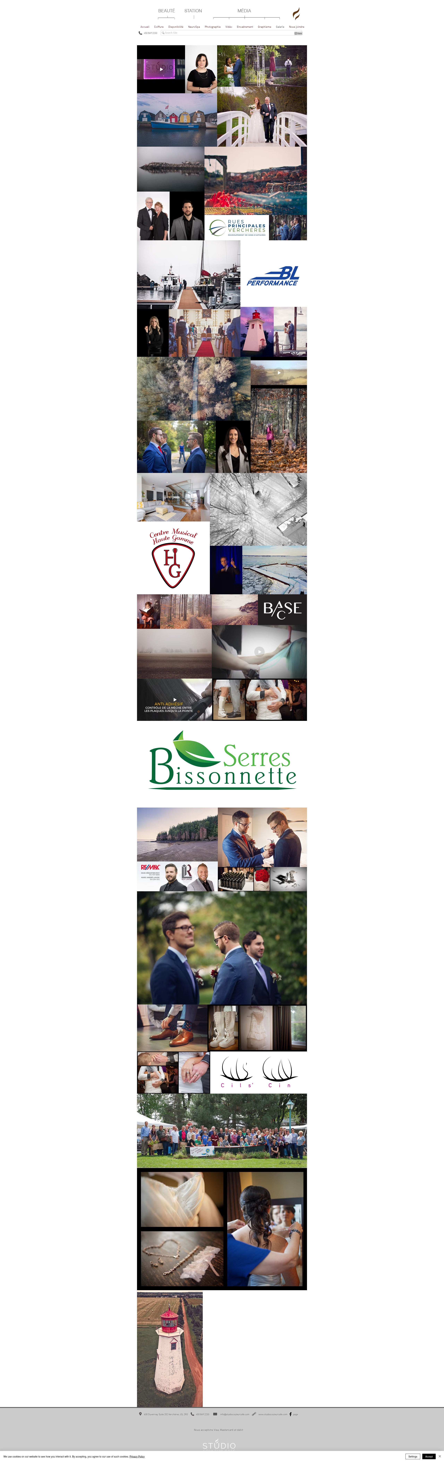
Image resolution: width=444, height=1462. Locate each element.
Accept (429, 1456)
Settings (412, 1456)
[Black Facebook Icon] (290, 1414)
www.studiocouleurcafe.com (272, 1414)
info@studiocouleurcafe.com (234, 1414)
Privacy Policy (137, 1456)
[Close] (440, 1456)
